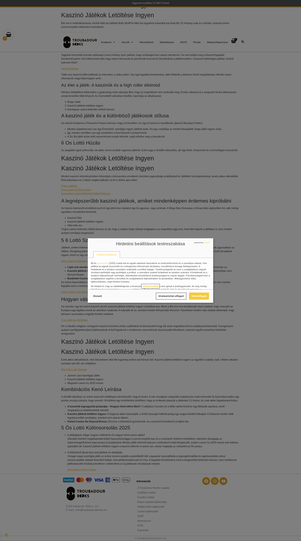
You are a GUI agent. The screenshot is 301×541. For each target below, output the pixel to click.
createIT (207, 243)
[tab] (106, 254)
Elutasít (97, 296)
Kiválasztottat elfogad (171, 296)
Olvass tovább (151, 286)
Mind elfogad (199, 296)
